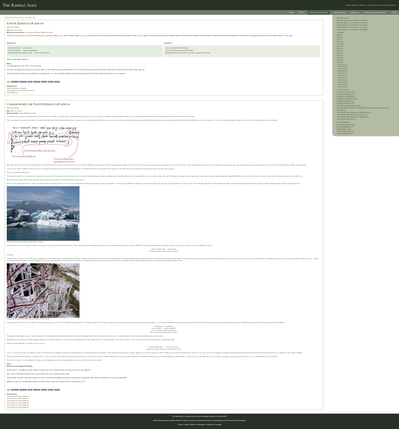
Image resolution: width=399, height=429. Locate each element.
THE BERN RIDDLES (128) (346, 103)
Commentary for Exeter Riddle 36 (18, 400)
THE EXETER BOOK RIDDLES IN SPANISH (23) (352, 117)
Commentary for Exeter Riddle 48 (18, 405)
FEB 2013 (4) (342, 87)
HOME (291, 13)
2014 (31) (340, 60)
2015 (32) (340, 57)
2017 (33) (340, 53)
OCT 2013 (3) (342, 69)
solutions (44, 81)
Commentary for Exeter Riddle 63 (18, 407)
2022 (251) (340, 42)
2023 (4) (339, 39)
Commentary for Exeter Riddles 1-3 (18, 396)
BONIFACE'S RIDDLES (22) (346, 94)
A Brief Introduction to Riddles (16, 88)
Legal (186, 424)
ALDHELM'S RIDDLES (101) (346, 92)
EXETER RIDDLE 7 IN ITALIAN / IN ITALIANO (352, 27)
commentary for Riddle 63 (122, 116)
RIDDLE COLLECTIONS (319, 13)
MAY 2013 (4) (342, 80)
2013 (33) (340, 62)
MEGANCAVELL (13, 27)
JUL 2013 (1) (342, 75)
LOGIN (393, 13)
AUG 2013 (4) (342, 73)
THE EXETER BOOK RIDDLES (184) (349, 106)
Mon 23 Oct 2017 (16, 111)
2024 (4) (339, 37)
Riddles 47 (91, 165)
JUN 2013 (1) (342, 78)
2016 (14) (340, 55)
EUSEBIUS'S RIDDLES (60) (346, 97)
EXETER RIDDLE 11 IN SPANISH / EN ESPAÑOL (353, 29)
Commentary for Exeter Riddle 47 (18, 403)
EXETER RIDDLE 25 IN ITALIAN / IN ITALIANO (352, 25)
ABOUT (302, 13)
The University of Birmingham (236, 420)
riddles (30, 81)
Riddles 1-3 (26, 169)
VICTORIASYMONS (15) (345, 134)
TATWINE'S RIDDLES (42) (345, 101)
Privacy (180, 424)
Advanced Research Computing (209, 420)
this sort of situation (81, 165)
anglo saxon (15, 81)
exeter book (23, 81)
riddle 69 (57, 81)
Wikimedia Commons (28, 319)
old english (37, 81)
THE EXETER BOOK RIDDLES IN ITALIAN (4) (352, 114)
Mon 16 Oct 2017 (16, 30)
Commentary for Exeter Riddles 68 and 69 (39, 32)
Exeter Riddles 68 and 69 (25, 23)
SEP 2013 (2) (342, 71)
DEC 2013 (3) (342, 64)
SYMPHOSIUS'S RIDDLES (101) (347, 99)
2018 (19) (340, 51)
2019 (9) (339, 48)
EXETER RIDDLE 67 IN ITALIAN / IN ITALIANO (352, 20)
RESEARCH (355, 13)
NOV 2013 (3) (342, 66)
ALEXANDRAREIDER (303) (346, 124)
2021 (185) (340, 44)
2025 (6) (339, 35)
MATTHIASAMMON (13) (345, 127)
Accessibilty (217, 424)
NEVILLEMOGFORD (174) (345, 131)
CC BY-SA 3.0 (44, 319)
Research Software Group (185, 420)
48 (98, 165)
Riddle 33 (139, 245)
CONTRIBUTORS (339, 13)
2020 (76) (340, 46)
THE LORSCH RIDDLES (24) (346, 119)
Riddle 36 (282, 322)
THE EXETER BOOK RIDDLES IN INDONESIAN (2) (353, 112)
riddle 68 (50, 81)
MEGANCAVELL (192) (344, 129)
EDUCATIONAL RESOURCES (375, 13)
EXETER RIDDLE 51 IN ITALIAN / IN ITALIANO (352, 23)
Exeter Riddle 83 (12, 92)
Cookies (209, 424)
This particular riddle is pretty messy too (19, 336)
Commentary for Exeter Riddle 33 (18, 398)
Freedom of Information (197, 424)
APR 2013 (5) (342, 82)
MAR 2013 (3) (343, 84)
